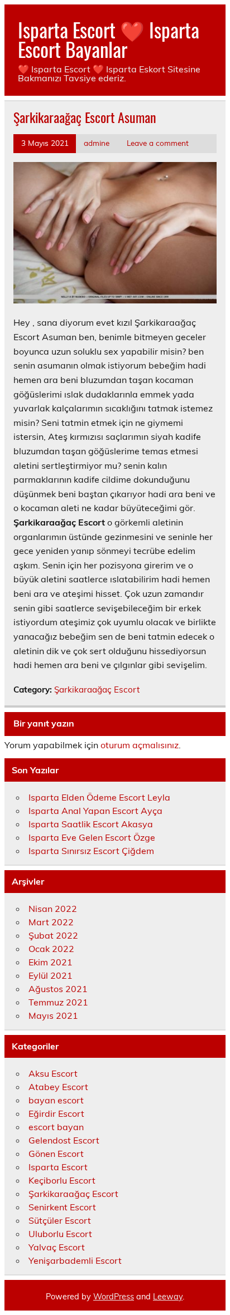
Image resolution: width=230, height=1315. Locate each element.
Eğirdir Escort (56, 1113)
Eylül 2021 (50, 975)
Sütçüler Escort (59, 1220)
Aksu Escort (53, 1073)
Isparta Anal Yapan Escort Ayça (95, 810)
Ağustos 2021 (58, 988)
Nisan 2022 (52, 908)
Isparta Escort (58, 1166)
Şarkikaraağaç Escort (97, 689)
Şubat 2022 (53, 935)
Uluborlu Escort (60, 1233)
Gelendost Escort (63, 1140)
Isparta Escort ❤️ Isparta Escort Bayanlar (108, 39)
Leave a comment (158, 143)
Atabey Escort (58, 1086)
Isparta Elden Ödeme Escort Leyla (99, 797)
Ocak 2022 (51, 948)
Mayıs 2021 (53, 1015)
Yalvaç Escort (56, 1247)
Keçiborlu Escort (61, 1180)
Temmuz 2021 (58, 1002)
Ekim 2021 (50, 962)
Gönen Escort (56, 1153)
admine (96, 143)
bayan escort (56, 1100)
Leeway (168, 1297)
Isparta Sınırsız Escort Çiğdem (91, 850)
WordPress (113, 1297)
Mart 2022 (51, 922)
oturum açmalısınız (139, 744)
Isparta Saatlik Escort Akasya (90, 824)
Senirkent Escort (62, 1207)
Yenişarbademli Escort (75, 1260)
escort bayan (56, 1126)
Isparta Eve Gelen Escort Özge (91, 837)
